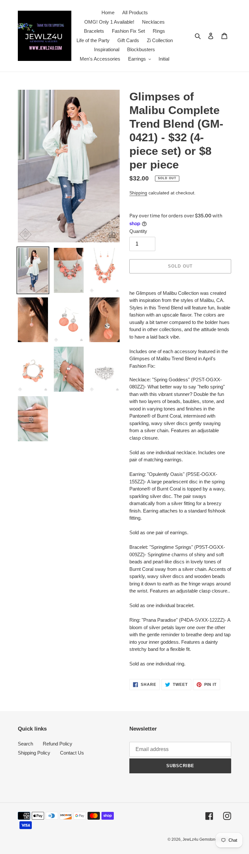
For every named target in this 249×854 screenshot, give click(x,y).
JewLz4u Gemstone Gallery (207, 839)
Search (25, 743)
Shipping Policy (34, 753)
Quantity (138, 231)
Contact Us (72, 753)
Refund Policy (57, 743)
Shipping (138, 192)
